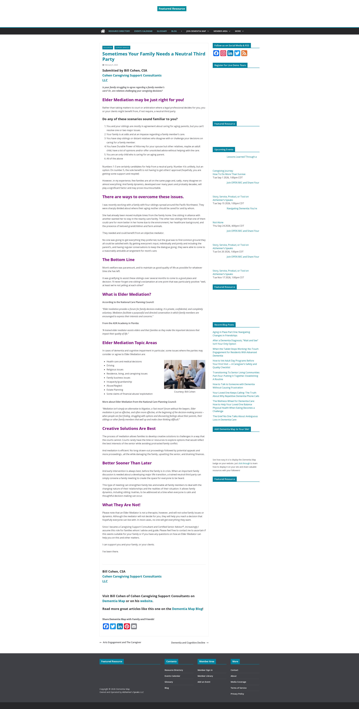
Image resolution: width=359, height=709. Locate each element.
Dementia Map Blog (187, 609)
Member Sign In (205, 670)
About (234, 676)
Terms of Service (239, 688)
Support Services (122, 48)
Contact (234, 670)
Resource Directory (174, 670)
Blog (167, 688)
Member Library (205, 676)
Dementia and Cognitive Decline (188, 642)
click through (244, 463)
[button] (207, 31)
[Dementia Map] (103, 31)
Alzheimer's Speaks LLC (133, 692)
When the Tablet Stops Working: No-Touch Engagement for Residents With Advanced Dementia (235, 352)
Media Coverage (238, 682)
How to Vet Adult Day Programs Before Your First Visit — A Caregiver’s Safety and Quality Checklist (235, 364)
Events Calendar (172, 676)
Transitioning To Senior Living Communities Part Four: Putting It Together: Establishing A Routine (236, 376)
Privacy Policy (237, 693)
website (146, 601)
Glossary (169, 682)
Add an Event (204, 682)
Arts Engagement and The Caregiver (122, 642)
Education (107, 48)
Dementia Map (113, 601)
